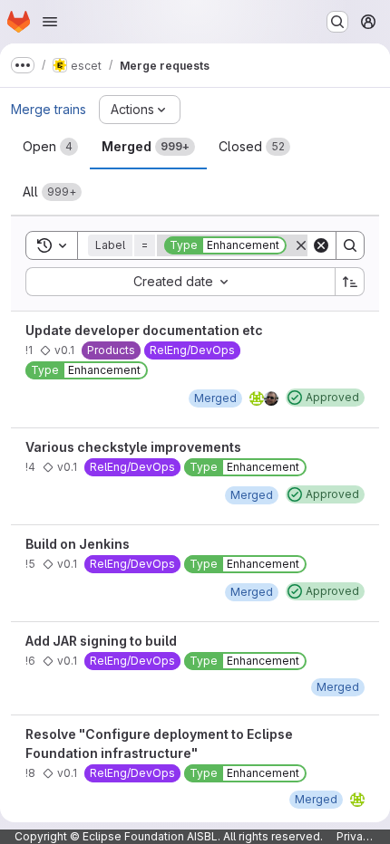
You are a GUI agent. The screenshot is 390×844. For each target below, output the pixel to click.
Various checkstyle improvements (133, 447)
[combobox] (180, 281)
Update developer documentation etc (144, 330)
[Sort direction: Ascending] (350, 281)
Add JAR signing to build (101, 640)
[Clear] (321, 245)
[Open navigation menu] (49, 21)
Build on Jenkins (77, 543)
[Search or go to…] (337, 22)
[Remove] (301, 245)
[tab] (50, 146)
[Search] (350, 245)
